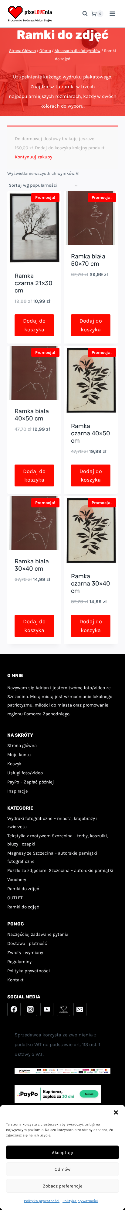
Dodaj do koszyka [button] (34, 325)
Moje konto (19, 754)
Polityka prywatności (41, 1201)
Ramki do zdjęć (23, 888)
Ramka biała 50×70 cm (88, 260)
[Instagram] (30, 1009)
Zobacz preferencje (63, 1186)
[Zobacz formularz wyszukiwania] (82, 13)
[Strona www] (63, 1009)
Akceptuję (62, 1152)
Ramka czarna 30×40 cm (90, 583)
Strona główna (22, 745)
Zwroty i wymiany (25, 952)
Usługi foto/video (25, 773)
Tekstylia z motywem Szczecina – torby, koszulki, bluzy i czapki (57, 840)
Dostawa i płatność (27, 943)
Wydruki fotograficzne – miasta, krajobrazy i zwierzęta (52, 822)
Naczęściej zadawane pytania (37, 934)
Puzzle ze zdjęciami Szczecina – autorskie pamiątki (60, 870)
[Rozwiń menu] (112, 13)
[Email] (80, 1009)
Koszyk (14, 763)
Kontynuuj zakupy (33, 157)
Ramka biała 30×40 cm (32, 565)
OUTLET (15, 898)
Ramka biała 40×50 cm (32, 414)
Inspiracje (17, 791)
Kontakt (15, 980)
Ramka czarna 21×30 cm (33, 283)
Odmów (62, 1169)
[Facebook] (14, 1009)
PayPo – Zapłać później (30, 782)
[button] (116, 1112)
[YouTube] (47, 1009)
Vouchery (16, 879)
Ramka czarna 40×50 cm (90, 433)
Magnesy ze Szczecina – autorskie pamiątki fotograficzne (52, 857)
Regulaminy (19, 961)
